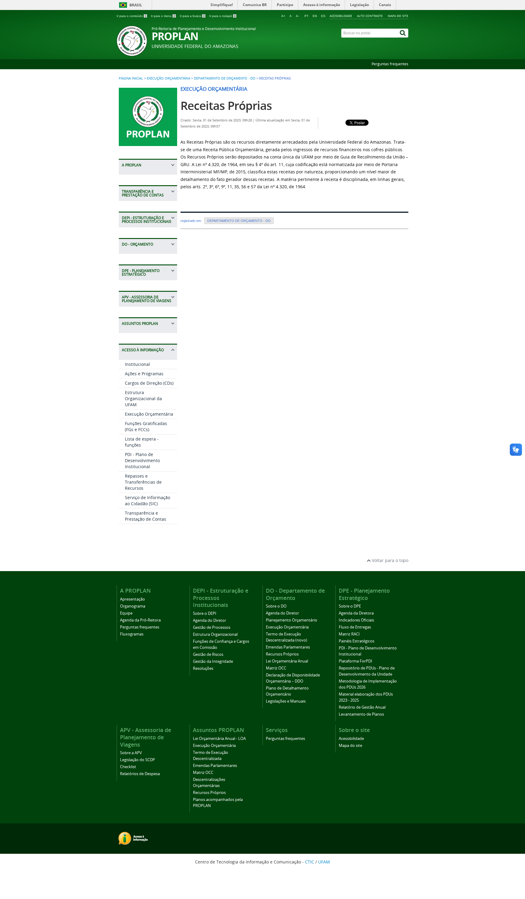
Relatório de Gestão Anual (362, 707)
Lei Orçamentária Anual (287, 661)
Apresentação (132, 599)
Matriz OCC (276, 668)
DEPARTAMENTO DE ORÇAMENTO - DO (225, 78)
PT (306, 16)
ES (323, 16)
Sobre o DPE (350, 606)
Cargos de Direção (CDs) (149, 383)
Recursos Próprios (282, 654)
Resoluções (203, 668)
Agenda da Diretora (356, 613)
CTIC (309, 862)
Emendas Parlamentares (288, 647)
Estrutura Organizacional (215, 634)
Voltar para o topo (389, 560)
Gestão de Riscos (208, 654)
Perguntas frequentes (390, 63)
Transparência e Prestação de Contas (145, 516)
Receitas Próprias (226, 105)
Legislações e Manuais (286, 701)
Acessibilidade (341, 16)
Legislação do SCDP (137, 759)
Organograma (132, 606)
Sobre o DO (276, 606)
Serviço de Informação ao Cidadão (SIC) (147, 500)
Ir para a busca (192, 16)
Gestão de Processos (211, 627)
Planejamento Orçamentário (291, 620)
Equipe (126, 613)
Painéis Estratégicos (356, 641)
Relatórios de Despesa (140, 773)
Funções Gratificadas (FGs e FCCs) (146, 426)
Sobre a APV (131, 752)
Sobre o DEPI (204, 613)
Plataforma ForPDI (355, 661)
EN (315, 16)
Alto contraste (370, 16)
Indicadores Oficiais (356, 620)
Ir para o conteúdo (131, 16)
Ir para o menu (163, 16)
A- (297, 16)
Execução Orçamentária (168, 78)
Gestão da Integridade (213, 661)
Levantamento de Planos (361, 714)
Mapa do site (398, 16)
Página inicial (131, 78)
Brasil (135, 5)
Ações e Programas (144, 373)
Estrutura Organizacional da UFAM (143, 398)
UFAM (324, 862)
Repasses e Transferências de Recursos (143, 482)
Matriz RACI (349, 634)
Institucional (137, 364)
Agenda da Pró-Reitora (140, 620)
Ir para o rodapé (222, 16)
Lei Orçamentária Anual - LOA (219, 738)
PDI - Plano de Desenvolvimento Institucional (142, 460)
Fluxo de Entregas (355, 627)
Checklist (128, 766)
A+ (283, 16)
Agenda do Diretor (209, 620)
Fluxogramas (131, 634)
